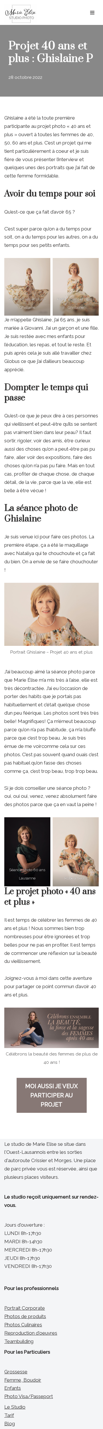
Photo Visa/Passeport (28, 1396)
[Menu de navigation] (92, 12)
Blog (9, 1423)
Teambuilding (18, 1341)
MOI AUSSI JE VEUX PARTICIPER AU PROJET (51, 1095)
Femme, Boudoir (22, 1380)
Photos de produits (25, 1316)
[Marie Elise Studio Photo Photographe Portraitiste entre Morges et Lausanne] (20, 14)
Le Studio (14, 1407)
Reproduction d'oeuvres (30, 1333)
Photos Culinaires (23, 1325)
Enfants (12, 1388)
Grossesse (15, 1372)
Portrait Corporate (24, 1308)
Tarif (9, 1415)
